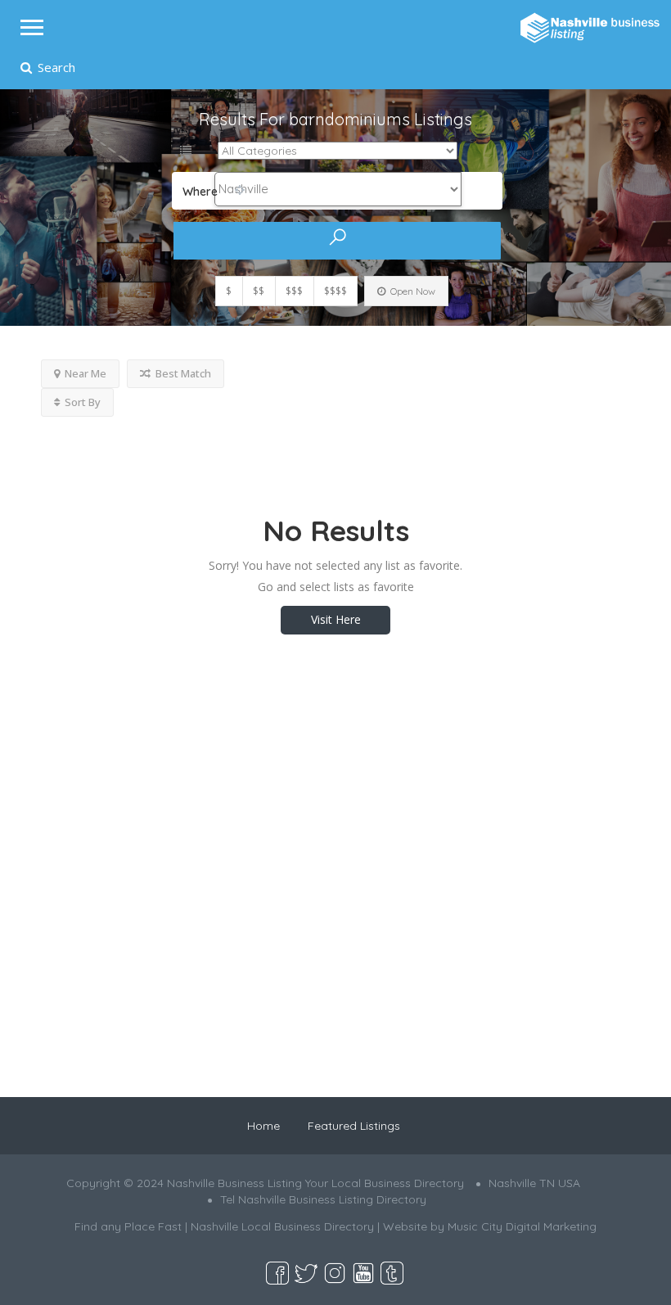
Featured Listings (354, 1125)
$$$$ (335, 291)
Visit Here (336, 619)
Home (263, 1125)
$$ (258, 291)
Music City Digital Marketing (522, 1226)
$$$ (294, 291)
